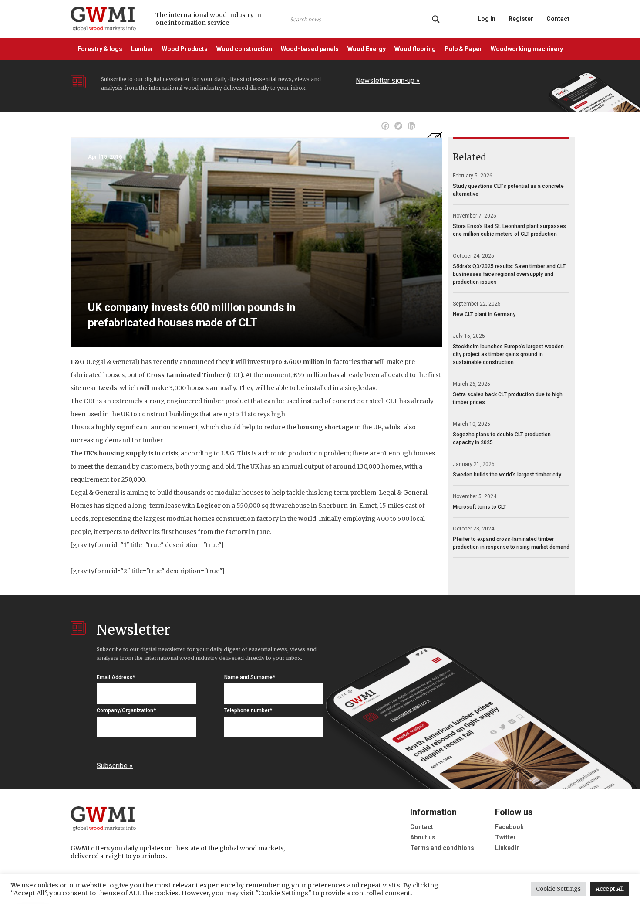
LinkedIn (507, 847)
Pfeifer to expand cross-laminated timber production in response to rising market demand (511, 543)
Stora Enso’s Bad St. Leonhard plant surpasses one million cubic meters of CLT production (509, 230)
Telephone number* (248, 710)
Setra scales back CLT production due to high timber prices (508, 398)
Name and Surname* (249, 677)
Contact (557, 18)
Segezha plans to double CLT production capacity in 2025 (502, 438)
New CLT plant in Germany (484, 314)
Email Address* (116, 677)
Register (521, 18)
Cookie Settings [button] (558, 889)
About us (422, 837)
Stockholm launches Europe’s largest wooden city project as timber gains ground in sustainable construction (508, 354)
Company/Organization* (126, 710)
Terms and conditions (442, 847)
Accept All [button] (610, 889)
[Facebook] (385, 126)
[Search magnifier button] (436, 19)
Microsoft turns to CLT (479, 507)
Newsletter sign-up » (388, 80)
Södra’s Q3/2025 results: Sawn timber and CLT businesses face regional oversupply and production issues (509, 274)
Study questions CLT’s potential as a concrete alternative (508, 190)
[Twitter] (398, 126)
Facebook (509, 826)
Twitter (505, 837)
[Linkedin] (411, 126)
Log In (486, 18)
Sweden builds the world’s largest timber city (507, 475)
